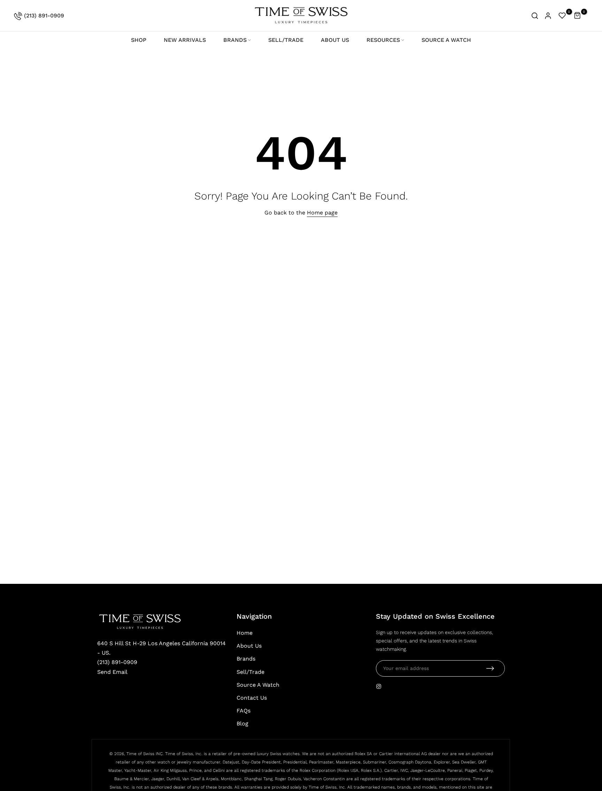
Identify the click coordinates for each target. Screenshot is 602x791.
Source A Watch (258, 684)
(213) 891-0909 (43, 15)
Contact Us (252, 697)
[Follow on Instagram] (378, 686)
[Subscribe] (490, 668)
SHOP (138, 40)
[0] (562, 16)
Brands (246, 658)
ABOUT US (335, 40)
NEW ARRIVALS (185, 40)
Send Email (112, 672)
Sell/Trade (250, 672)
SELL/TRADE (285, 40)
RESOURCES (383, 40)
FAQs (243, 710)
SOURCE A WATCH (446, 40)
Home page (322, 212)
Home (245, 633)
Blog (242, 723)
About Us (249, 645)
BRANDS (235, 40)
